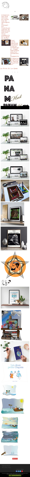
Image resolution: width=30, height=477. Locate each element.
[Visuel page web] (15, 88)
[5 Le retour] (10, 450)
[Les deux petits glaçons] (15, 373)
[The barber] (6, 282)
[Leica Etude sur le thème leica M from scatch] (15, 170)
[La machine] (12, 324)
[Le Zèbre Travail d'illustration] (12, 214)
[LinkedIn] (20, 471)
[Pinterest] (22, 471)
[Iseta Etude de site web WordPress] (15, 153)
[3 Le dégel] (10, 422)
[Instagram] (18, 471)
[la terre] (15, 351)
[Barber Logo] (15, 265)
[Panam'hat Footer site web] (15, 106)
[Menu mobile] (15, 11)
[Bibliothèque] (15, 190)
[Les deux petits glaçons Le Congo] (9, 390)
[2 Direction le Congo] (12, 406)
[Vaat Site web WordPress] (15, 135)
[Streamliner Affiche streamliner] (14, 238)
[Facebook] (16, 471)
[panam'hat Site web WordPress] (15, 118)
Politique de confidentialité (16, 475)
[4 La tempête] (10, 436)
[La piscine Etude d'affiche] (15, 297)
